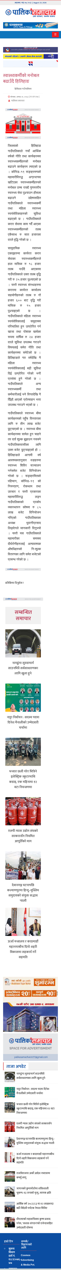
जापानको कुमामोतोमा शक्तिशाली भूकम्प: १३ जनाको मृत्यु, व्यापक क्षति (33, 1190)
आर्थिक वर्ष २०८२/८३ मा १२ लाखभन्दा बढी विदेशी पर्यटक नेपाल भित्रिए (34, 1206)
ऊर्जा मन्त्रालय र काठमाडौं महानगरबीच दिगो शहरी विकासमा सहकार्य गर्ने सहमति (23, 949)
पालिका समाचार (18, 101)
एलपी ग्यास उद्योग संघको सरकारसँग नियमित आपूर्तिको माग (23, 836)
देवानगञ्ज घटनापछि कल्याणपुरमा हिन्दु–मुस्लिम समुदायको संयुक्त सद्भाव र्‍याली (23, 893)
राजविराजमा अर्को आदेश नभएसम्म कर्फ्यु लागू (33, 1175)
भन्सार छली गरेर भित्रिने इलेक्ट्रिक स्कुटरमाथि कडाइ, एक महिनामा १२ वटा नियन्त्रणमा (23, 779)
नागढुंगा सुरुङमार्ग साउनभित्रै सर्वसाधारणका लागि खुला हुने (23, 668)
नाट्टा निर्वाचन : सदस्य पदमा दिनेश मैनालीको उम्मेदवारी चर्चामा (23, 722)
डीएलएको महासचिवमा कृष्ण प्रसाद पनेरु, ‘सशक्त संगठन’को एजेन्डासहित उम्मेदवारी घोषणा (34, 1223)
